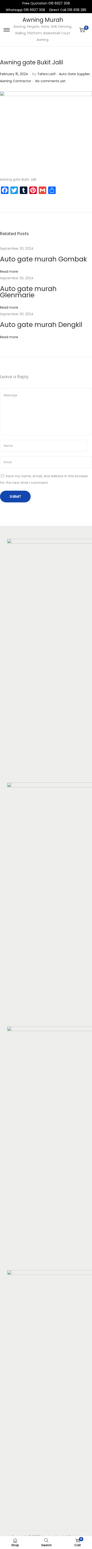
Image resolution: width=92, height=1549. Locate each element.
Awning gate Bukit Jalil (31, 62)
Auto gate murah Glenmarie (28, 292)
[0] (82, 30)
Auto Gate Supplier (74, 74)
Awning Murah (42, 20)
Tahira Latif (46, 74)
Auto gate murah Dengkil (41, 324)
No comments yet (50, 81)
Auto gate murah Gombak (43, 259)
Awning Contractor (15, 81)
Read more (9, 271)
